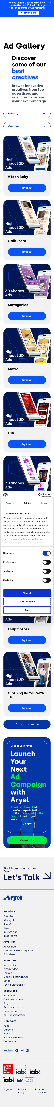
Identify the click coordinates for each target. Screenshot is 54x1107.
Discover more (28, 13)
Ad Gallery (9, 995)
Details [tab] (27, 503)
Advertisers (9, 946)
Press (6, 1033)
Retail (6, 980)
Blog (5, 1003)
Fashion (7, 973)
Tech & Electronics (14, 984)
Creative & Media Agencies (18, 950)
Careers (8, 1029)
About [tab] (44, 503)
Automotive (10, 965)
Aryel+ (7, 928)
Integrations (10, 935)
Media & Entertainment (16, 977)
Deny (27, 610)
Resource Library (13, 1007)
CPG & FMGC (11, 969)
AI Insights (9, 920)
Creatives (9, 916)
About (7, 1026)
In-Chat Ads (10, 932)
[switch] (46, 562)
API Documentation (14, 1015)
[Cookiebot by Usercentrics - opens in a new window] (38, 495)
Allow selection (27, 601)
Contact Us (9, 1041)
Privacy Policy (22, 1091)
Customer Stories (13, 999)
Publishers (9, 954)
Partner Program (13, 1037)
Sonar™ (7, 924)
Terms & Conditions (41, 1091)
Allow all (27, 593)
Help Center (10, 1011)
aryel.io (7, 1089)
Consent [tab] (9, 503)
